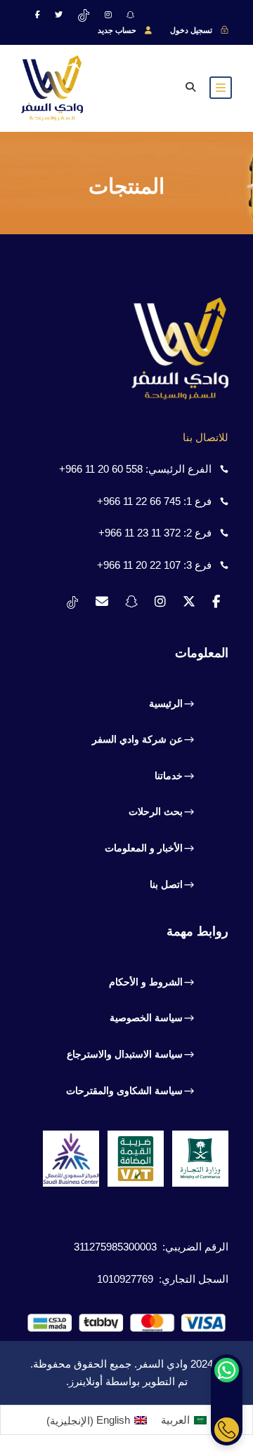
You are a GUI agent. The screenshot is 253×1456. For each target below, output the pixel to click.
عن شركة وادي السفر (137, 739)
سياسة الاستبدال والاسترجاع (125, 1054)
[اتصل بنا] (226, 1429)
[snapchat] (130, 15)
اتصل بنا (166, 884)
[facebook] (37, 15)
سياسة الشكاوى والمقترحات (124, 1090)
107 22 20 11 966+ (139, 565)
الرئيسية (166, 703)
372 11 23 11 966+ (139, 533)
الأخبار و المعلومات (144, 848)
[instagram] (108, 15)
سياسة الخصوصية (146, 1017)
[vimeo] (83, 15)
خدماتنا (169, 775)
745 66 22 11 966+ (139, 501)
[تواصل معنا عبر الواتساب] (226, 1370)
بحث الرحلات (156, 811)
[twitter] (59, 15)
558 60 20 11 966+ (101, 469)
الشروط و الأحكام (146, 981)
